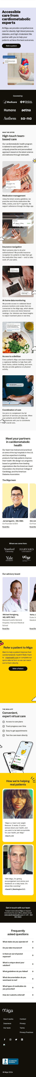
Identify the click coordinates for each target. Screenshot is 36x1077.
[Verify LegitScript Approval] (9, 1049)
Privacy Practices (26, 1032)
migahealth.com (11, 658)
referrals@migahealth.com (13, 915)
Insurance (7, 1023)
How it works (8, 1019)
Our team (7, 1028)
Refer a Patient (18, 668)
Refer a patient (11, 46)
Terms (22, 1028)
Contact (23, 1019)
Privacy (23, 1023)
